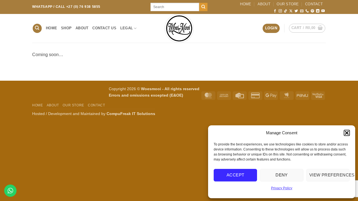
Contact (314, 4)
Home (245, 4)
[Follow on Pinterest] (312, 11)
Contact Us (104, 28)
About (264, 4)
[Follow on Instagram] (280, 11)
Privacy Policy (281, 188)
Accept (235, 175)
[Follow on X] (291, 11)
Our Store (288, 4)
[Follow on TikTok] (285, 11)
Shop (66, 28)
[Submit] (203, 7)
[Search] (37, 28)
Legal (126, 28)
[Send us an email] (301, 11)
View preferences (329, 175)
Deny (281, 175)
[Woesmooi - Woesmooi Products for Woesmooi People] (179, 28)
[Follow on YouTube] (323, 11)
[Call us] (307, 11)
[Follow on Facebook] (275, 11)
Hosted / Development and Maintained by (93, 113)
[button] (347, 133)
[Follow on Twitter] (296, 11)
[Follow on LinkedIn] (317, 11)
